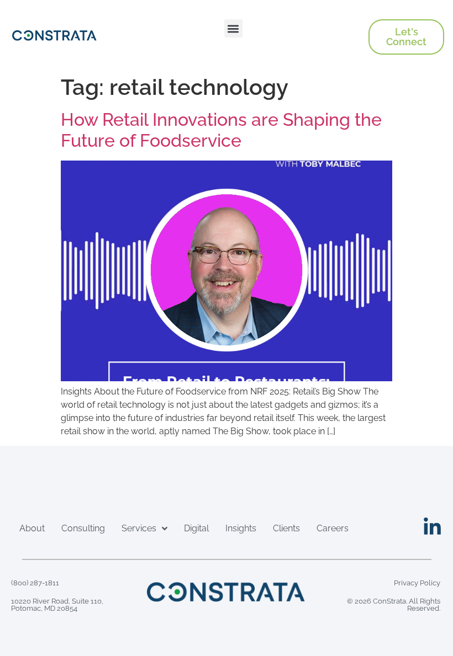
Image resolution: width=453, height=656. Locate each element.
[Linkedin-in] (432, 527)
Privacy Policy (417, 583)
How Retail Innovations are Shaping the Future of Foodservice (221, 130)
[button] (233, 28)
